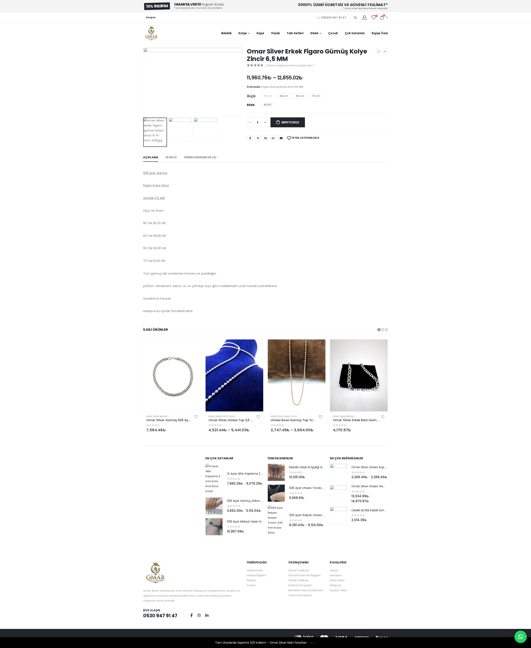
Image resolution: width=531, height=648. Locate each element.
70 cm (316, 96)
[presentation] (144, 82)
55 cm (268, 96)
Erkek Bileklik (160, 416)
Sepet (334, 570)
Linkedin (207, 615)
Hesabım (336, 575)
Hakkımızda (255, 570)
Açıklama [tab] (150, 157)
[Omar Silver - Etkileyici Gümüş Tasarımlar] (151, 33)
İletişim (151, 17)
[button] (379, 329)
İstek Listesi (337, 580)
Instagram (199, 615)
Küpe (260, 33)
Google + (273, 138)
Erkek (314, 33)
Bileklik (226, 33)
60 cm (284, 96)
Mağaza (335, 585)
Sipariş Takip (338, 590)
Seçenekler (256, 346)
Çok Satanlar (355, 33)
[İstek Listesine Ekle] (196, 416)
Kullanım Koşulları (300, 585)
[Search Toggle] (355, 17)
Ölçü (251, 96)
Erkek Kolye (222, 416)
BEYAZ (268, 104)
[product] (172, 375)
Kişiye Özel (380, 33)
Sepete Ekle (290, 122)
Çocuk (333, 33)
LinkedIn (265, 138)
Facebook (250, 138)
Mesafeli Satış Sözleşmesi (305, 590)
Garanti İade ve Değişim (304, 575)
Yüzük (275, 33)
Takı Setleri (295, 33)
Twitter (258, 138)
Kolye (243, 33)
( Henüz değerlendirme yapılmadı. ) (290, 65)
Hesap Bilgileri (256, 575)
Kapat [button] (311, 643)
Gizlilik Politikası (298, 580)
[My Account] (364, 17)
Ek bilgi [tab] (171, 157)
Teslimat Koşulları (300, 595)
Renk (251, 105)
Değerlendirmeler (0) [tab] (200, 157)
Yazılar (251, 585)
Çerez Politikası (298, 570)
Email (281, 138)
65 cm (300, 96)
